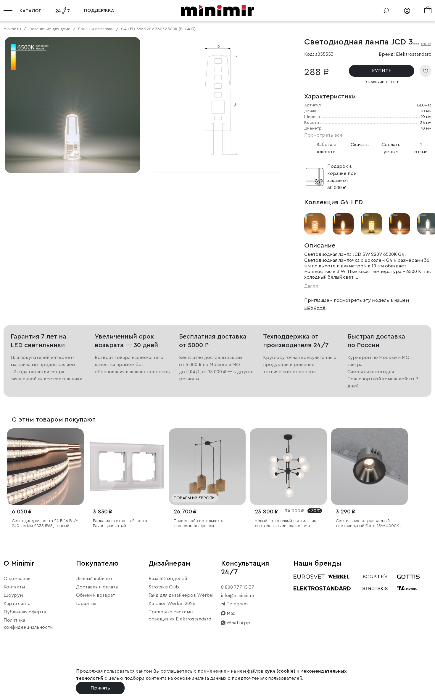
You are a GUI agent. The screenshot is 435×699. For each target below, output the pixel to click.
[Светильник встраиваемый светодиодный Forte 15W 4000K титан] (369, 466)
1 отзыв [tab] (421, 148)
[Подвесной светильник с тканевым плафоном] (207, 466)
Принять (100, 688)
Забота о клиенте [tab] (326, 148)
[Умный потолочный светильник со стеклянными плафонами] (288, 466)
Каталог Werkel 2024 (172, 603)
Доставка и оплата (97, 587)
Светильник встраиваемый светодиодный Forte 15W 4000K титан (367, 524)
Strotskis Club (164, 587)
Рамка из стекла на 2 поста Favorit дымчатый (120, 523)
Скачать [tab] (360, 144)
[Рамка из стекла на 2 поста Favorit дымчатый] (126, 466)
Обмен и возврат (95, 595)
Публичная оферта (25, 611)
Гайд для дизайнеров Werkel (181, 595)
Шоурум (13, 595)
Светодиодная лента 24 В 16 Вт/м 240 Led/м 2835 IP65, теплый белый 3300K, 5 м (45, 524)
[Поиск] (386, 10)
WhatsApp (237, 622)
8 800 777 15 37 (237, 587)
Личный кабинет (94, 578)
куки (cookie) (280, 671)
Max (230, 613)
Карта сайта (17, 603)
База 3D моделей (168, 578)
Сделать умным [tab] (390, 148)
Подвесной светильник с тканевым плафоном (198, 523)
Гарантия (86, 603)
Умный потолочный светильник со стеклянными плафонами (285, 523)
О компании (17, 578)
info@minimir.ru (237, 595)
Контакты (14, 587)
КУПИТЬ (382, 70)
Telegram (236, 603)
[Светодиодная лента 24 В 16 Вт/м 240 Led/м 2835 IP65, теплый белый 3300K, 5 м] (45, 466)
